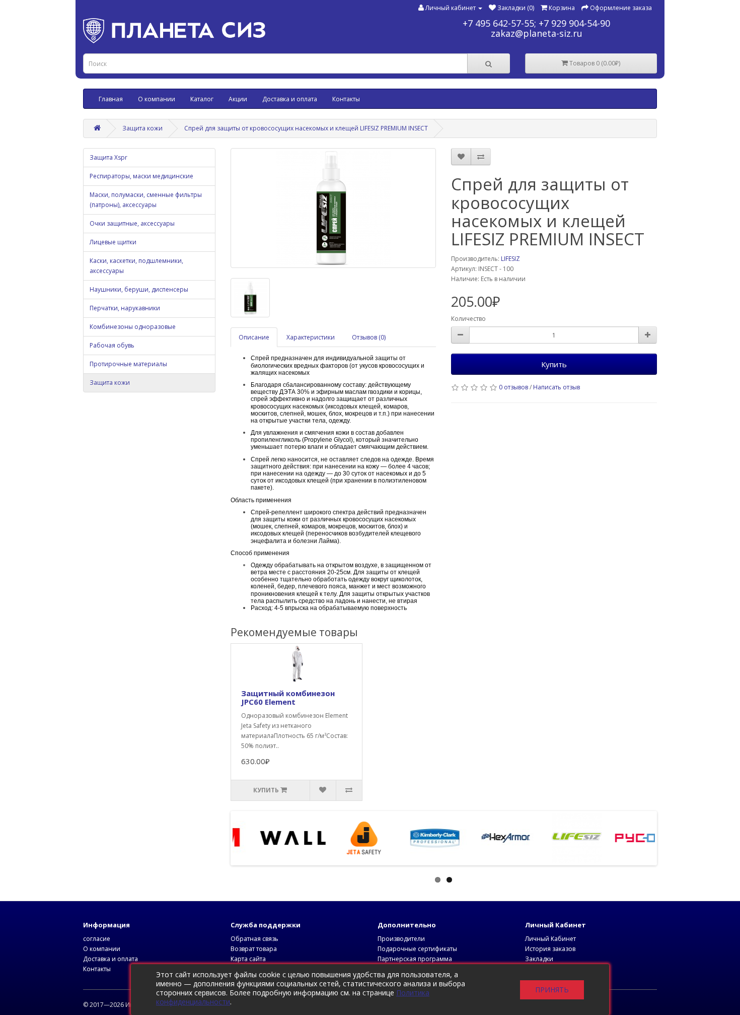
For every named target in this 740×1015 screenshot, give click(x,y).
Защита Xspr (108, 157)
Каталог (201, 99)
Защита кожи (142, 128)
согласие (96, 938)
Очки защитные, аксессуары (132, 223)
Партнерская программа (415, 959)
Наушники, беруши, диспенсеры (139, 289)
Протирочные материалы (128, 364)
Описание (254, 337)
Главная (111, 99)
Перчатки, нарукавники (125, 308)
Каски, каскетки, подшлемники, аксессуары (136, 265)
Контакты (346, 99)
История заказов (550, 948)
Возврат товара (254, 948)
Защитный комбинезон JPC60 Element (288, 697)
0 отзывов (513, 387)
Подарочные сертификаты (417, 948)
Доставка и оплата (289, 99)
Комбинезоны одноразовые (133, 326)
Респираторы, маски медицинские (141, 176)
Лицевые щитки (113, 242)
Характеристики (310, 337)
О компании (156, 99)
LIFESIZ (510, 258)
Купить (554, 364)
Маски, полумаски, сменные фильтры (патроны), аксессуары (146, 199)
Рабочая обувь (112, 345)
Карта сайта (248, 959)
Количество (468, 318)
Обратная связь (254, 938)
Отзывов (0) (369, 337)
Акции (238, 99)
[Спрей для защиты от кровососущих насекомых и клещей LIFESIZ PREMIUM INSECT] (333, 208)
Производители (401, 938)
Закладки (539, 959)
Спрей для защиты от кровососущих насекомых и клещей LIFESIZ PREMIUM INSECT (306, 128)
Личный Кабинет (550, 938)
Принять (552, 989)
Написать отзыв (556, 387)
